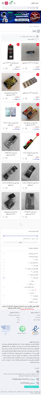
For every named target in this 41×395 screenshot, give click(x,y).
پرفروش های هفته (33, 257)
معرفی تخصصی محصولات (14, 315)
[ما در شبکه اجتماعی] (6, 3)
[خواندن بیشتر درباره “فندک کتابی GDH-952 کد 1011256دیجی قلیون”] (6, 158)
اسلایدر (18, 322)
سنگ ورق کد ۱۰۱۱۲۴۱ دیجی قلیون (30, 93)
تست (18, 320)
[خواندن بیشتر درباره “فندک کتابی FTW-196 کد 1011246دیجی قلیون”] (26, 217)
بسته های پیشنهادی (33, 254)
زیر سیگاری (31, 284)
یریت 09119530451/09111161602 (23, 379)
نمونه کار (18, 317)
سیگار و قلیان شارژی (29, 287)
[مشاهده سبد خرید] (10, 3)
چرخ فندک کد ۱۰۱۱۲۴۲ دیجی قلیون (30, 63)
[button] (26, 68)
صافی (20, 242)
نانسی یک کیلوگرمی (33, 302)
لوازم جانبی (35, 272)
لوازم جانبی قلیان (34, 275)
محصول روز (35, 299)
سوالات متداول (37, 320)
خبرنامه (38, 315)
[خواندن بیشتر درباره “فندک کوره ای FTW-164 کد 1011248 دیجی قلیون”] (6, 188)
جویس (32, 281)
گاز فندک (32, 293)
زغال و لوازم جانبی (34, 263)
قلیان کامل (35, 266)
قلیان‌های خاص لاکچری (32, 269)
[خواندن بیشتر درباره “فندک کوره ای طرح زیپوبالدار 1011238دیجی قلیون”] (6, 217)
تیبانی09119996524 (27, 383)
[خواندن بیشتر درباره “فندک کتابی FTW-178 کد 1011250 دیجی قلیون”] (26, 188)
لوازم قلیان (35, 296)
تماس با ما (38, 317)
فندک (32, 290)
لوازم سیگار (36, 26)
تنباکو (36, 260)
